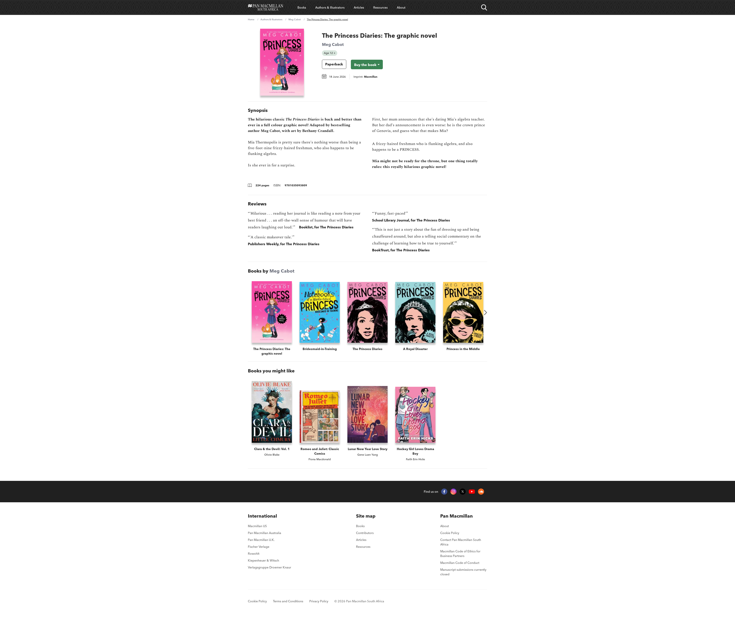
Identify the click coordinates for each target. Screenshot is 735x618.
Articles (359, 7)
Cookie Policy (449, 533)
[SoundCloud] (481, 492)
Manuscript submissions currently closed (463, 572)
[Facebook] (444, 492)
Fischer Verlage (258, 547)
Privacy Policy (318, 601)
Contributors (365, 533)
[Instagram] (453, 492)
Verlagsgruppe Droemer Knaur (269, 567)
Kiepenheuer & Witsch (263, 560)
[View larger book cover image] (282, 62)
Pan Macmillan (456, 516)
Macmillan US (257, 526)
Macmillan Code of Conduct (459, 563)
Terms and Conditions (288, 601)
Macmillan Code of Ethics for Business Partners (460, 553)
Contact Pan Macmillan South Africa (460, 542)
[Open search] (484, 7)
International (262, 516)
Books (301, 7)
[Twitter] (463, 492)
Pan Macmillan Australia (264, 533)
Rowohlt (253, 553)
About (401, 7)
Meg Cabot (294, 19)
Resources (380, 7)
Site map (366, 516)
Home (251, 19)
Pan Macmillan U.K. (261, 540)
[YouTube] (472, 491)
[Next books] (485, 312)
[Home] (265, 7)
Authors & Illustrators (330, 7)
